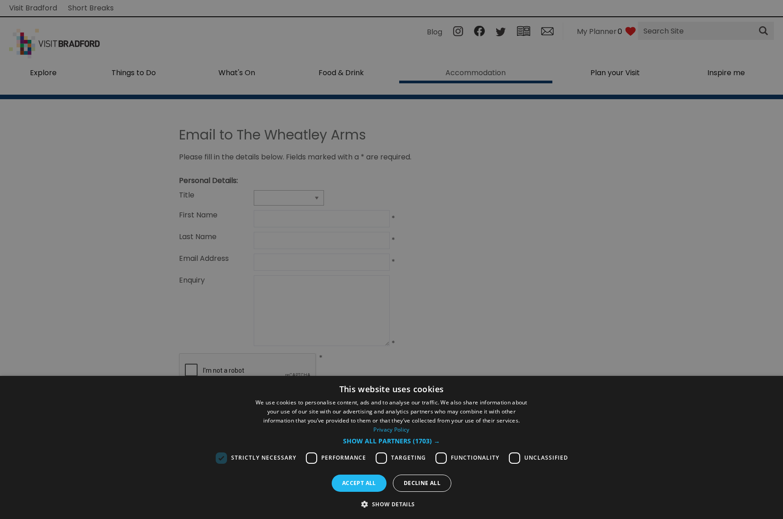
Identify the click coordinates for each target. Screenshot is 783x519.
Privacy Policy (391, 429)
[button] (391, 441)
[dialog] (391, 447)
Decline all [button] (422, 483)
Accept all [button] (359, 483)
